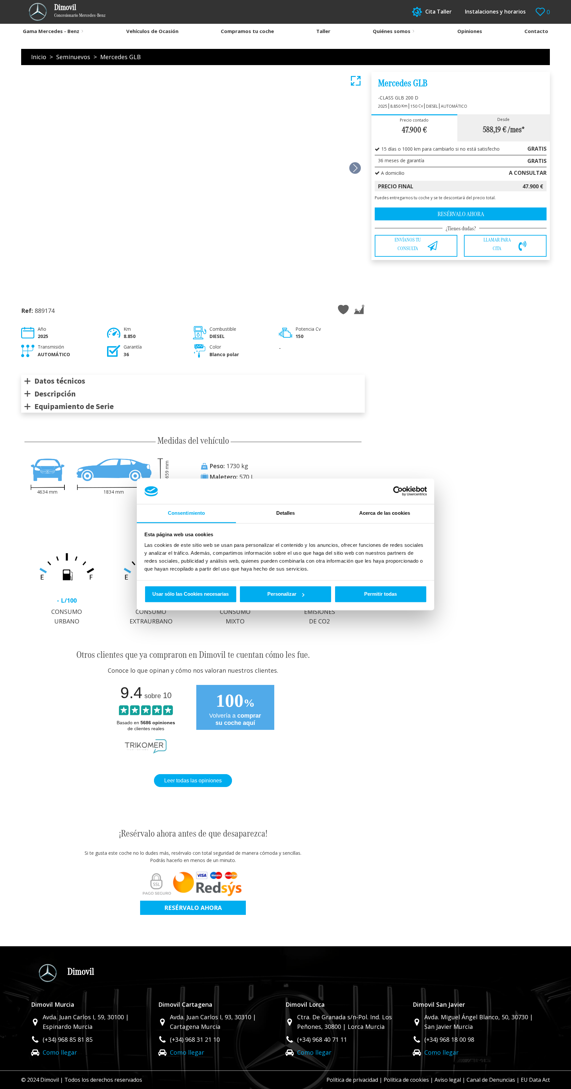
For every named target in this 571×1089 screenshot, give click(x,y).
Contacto (536, 31)
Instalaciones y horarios (495, 11)
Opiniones (469, 31)
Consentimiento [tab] (186, 513)
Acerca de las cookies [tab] (384, 513)
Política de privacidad (352, 1079)
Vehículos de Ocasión (152, 31)
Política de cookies (406, 1079)
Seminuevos (73, 57)
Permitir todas (380, 594)
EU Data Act (535, 1079)
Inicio (38, 57)
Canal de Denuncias (491, 1079)
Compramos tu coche (247, 31)
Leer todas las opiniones (193, 780)
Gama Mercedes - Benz (51, 31)
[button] (355, 168)
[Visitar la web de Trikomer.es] (145, 754)
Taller (323, 31)
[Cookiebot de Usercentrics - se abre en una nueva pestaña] (398, 491)
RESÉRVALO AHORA (193, 908)
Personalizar (281, 594)
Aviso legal (448, 1079)
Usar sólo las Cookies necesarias (190, 594)
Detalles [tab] (285, 513)
